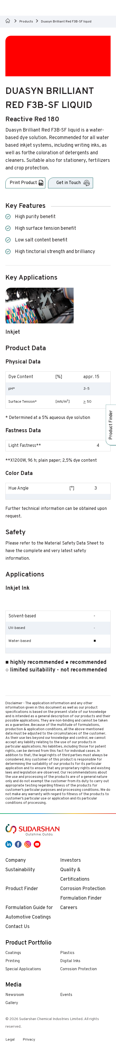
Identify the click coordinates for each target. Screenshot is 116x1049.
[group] (39, 315)
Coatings (13, 953)
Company (15, 860)
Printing (12, 961)
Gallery (11, 1003)
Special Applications (23, 969)
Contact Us (17, 927)
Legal (10, 1039)
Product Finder (21, 889)
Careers (68, 908)
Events (66, 995)
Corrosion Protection (78, 969)
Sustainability (20, 870)
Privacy (29, 1039)
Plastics (67, 953)
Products (26, 21)
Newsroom (14, 995)
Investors (70, 860)
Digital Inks (70, 961)
